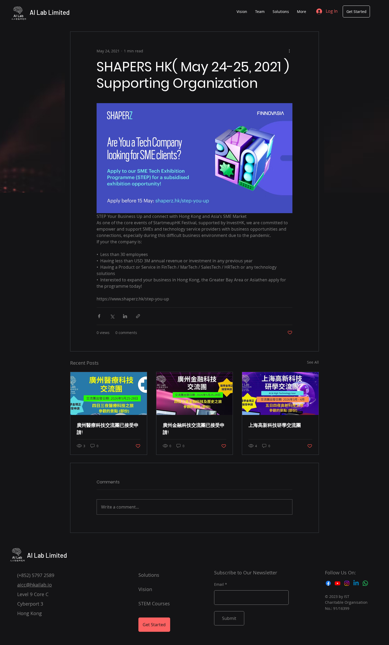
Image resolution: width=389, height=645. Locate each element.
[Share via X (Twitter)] (112, 316)
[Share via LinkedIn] (125, 316)
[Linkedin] (356, 583)
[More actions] (289, 51)
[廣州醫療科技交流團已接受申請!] (108, 393)
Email (219, 584)
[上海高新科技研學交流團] (280, 393)
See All (313, 362)
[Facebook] (328, 583)
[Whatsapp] (365, 583)
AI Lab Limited (50, 12)
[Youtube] (337, 583)
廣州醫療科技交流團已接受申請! (108, 429)
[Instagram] (346, 583)
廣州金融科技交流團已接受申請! (194, 429)
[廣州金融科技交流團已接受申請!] (194, 393)
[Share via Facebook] (99, 316)
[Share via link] (138, 316)
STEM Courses (154, 603)
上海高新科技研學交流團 (274, 425)
